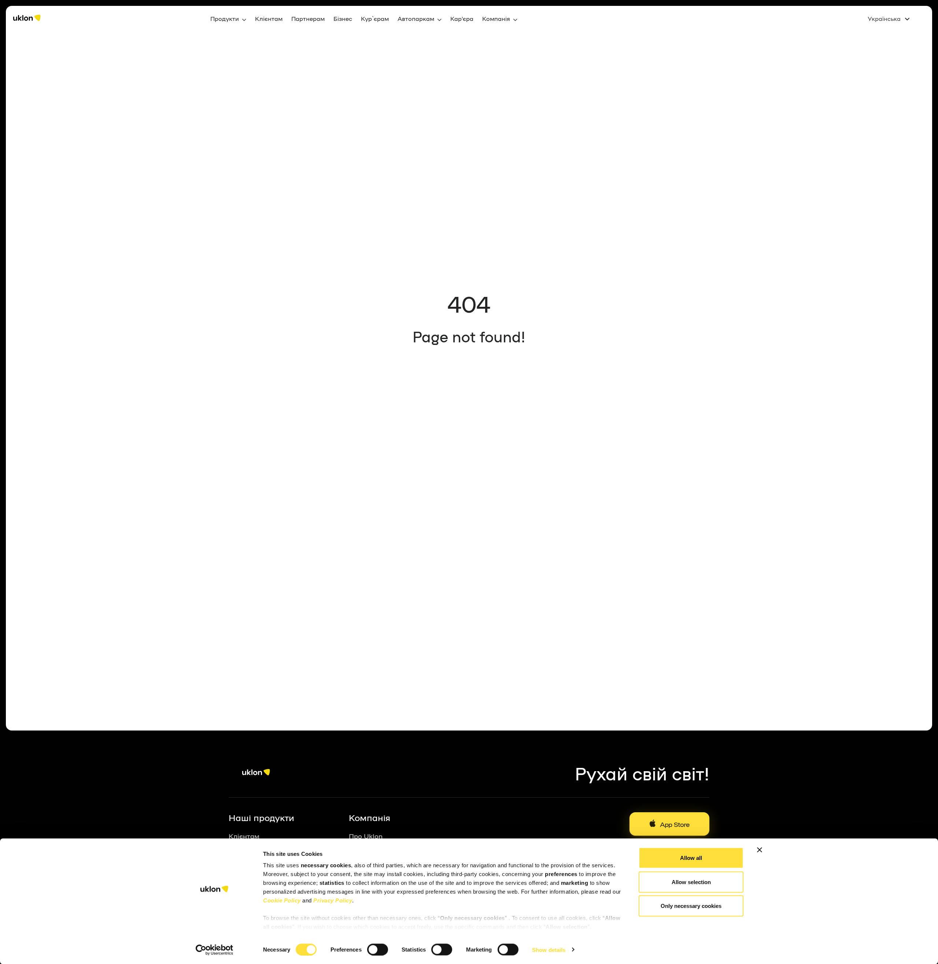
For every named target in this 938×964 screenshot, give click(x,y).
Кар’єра (461, 18)
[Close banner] (759, 850)
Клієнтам (268, 18)
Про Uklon (366, 836)
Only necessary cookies (691, 906)
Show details (548, 949)
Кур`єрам (375, 18)
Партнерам (308, 18)
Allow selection (691, 882)
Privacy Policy (332, 900)
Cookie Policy (282, 900)
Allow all (691, 858)
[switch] (377, 949)
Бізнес (342, 18)
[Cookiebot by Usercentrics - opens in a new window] (214, 949)
